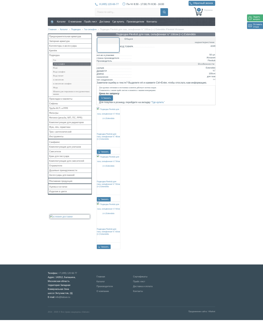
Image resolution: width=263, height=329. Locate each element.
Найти (164, 12)
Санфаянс (54, 142)
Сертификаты (140, 276)
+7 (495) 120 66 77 (67, 273)
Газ (54, 60)
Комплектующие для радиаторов (66, 122)
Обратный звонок (203, 3)
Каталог (61, 21)
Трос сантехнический (60, 131)
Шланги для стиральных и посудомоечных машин (71, 92)
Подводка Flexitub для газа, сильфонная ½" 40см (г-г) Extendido (108, 136)
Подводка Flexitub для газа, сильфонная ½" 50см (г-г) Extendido (108, 184)
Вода (55, 68)
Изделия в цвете (58, 191)
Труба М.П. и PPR (58, 108)
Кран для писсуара (59, 156)
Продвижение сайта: (197, 311)
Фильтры (53, 113)
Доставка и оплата (143, 286)
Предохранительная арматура (65, 36)
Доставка (104, 21)
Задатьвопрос (256, 17)
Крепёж (53, 50)
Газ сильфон (90, 29)
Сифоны (53, 103)
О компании (75, 21)
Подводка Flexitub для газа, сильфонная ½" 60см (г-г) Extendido (108, 231)
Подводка (76, 29)
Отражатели (55, 165)
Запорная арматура (59, 41)
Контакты (152, 21)
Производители (135, 21)
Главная (52, 21)
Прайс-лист (90, 21)
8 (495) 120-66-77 (109, 4)
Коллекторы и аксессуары (63, 45)
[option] (155, 130)
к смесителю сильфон (62, 83)
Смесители (55, 151)
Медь (55, 87)
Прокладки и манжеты (60, 98)
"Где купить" (158, 102)
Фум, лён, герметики (59, 127)
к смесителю (58, 79)
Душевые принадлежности (63, 170)
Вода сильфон (59, 72)
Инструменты (56, 136)
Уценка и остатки (58, 186)
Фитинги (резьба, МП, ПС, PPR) (65, 117)
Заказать (107, 98)
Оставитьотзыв (257, 25)
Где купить (118, 21)
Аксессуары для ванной (61, 175)
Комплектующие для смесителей (66, 161)
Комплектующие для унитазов (65, 146)
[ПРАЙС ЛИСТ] (15, 324)
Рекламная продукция (60, 181)
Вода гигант (58, 76)
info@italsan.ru (62, 297)
